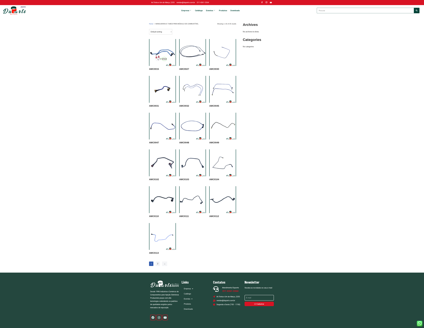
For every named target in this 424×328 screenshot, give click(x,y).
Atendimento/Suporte (230, 288)
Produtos (223, 10)
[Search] (416, 10)
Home (151, 24)
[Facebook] (262, 2)
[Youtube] (271, 2)
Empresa (185, 10)
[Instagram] (266, 2)
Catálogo (199, 10)
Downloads (235, 10)
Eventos (209, 10)
